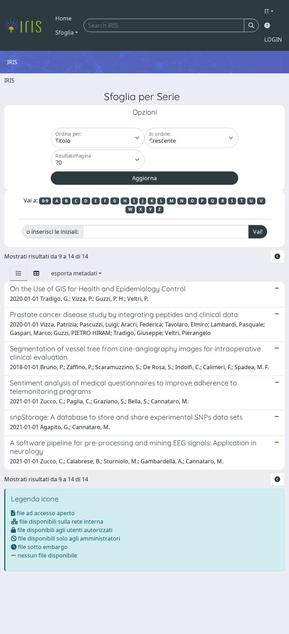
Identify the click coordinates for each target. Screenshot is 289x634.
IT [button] (266, 11)
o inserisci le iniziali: (52, 232)
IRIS (9, 80)
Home (63, 18)
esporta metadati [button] (74, 273)
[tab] (18, 273)
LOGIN (273, 39)
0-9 (45, 201)
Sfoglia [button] (64, 32)
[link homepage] (25, 25)
